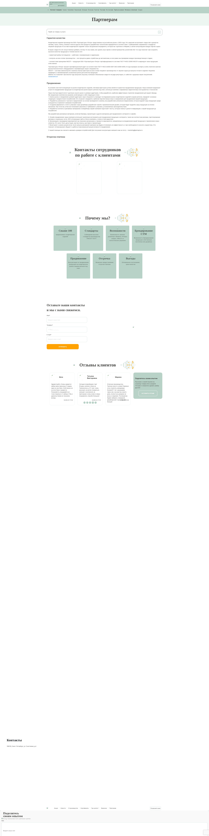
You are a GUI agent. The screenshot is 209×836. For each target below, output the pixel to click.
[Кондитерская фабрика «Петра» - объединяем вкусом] (47, 4)
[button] (84, 403)
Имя (2, 820)
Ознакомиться (53, 76)
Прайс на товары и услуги (56, 32)
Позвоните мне (155, 5)
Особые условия (54, 5)
